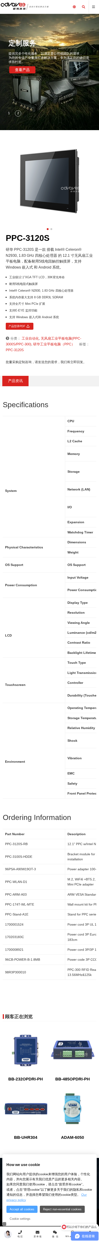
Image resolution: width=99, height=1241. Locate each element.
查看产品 (22, 70)
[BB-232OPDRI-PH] (26, 1050)
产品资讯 (15, 381)
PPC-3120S (15, 350)
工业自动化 (30, 338)
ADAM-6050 (72, 1137)
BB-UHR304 (25, 1137)
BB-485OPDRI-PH (72, 1079)
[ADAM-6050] (73, 1108)
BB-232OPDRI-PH (25, 1079)
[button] (9, 113)
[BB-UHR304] (26, 1108)
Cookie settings (20, 1218)
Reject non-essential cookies (62, 1209)
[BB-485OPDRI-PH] (73, 1050)
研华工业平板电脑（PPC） (54, 344)
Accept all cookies (22, 1209)
